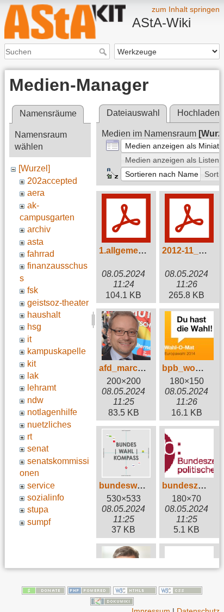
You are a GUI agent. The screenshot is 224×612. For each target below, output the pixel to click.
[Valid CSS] (180, 589)
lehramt (41, 387)
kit (31, 363)
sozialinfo (45, 497)
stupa (37, 509)
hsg (34, 326)
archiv (39, 229)
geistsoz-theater (58, 302)
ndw (35, 400)
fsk (32, 290)
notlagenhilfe (52, 412)
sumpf (39, 522)
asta (35, 241)
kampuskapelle (56, 351)
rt (29, 436)
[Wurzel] (34, 168)
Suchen (104, 51)
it (29, 339)
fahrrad (40, 253)
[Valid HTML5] (135, 589)
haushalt (43, 314)
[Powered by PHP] (89, 589)
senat (37, 448)
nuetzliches (49, 424)
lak (33, 375)
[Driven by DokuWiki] (112, 600)
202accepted (52, 181)
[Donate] (43, 589)
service (41, 485)
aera (36, 192)
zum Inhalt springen (186, 9)
